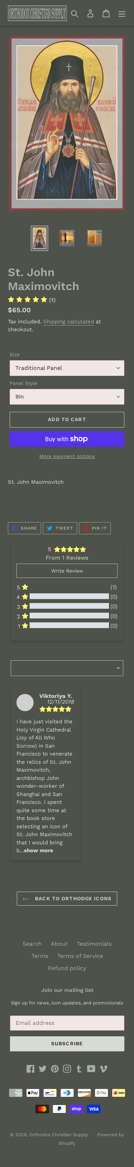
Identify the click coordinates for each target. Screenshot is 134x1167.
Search (32, 943)
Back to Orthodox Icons (72, 898)
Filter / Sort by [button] (40, 668)
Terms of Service (80, 956)
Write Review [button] (67, 571)
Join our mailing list (67, 990)
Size (15, 354)
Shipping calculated (68, 321)
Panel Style (23, 383)
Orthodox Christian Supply (58, 1134)
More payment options (67, 456)
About (59, 943)
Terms (39, 956)
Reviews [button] (25, 652)
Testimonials (94, 943)
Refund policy (67, 968)
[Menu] (122, 13)
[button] (38, 850)
